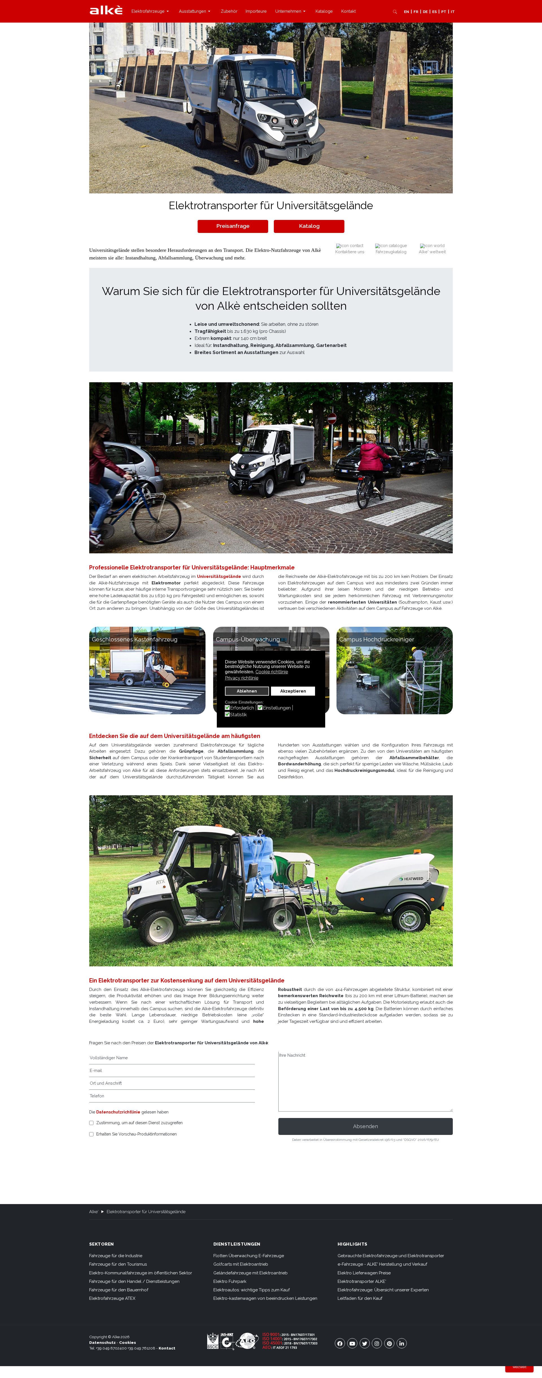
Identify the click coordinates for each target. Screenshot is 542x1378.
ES (434, 12)
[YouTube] (352, 1343)
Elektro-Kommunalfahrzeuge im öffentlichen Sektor (140, 1273)
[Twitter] (365, 1343)
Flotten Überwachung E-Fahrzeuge (248, 1255)
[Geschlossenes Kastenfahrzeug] (147, 670)
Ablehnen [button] (247, 691)
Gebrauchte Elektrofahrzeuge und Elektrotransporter (391, 1255)
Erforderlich (242, 708)
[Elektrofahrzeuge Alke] (106, 10)
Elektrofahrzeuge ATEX (112, 1298)
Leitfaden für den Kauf (360, 1298)
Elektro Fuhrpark (229, 1281)
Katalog (309, 226)
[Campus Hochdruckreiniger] (394, 670)
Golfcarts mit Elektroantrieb (240, 1264)
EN (406, 12)
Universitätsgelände (219, 576)
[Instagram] (377, 1343)
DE (425, 12)
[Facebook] (340, 1343)
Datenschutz (102, 1342)
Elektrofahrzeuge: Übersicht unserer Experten (383, 1289)
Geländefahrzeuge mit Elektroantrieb (250, 1273)
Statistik (238, 715)
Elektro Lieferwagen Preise (364, 1273)
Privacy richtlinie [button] (241, 678)
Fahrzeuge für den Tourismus (118, 1264)
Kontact (167, 1348)
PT (443, 12)
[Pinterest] (389, 1343)
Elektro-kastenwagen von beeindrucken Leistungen (265, 1298)
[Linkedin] (402, 1343)
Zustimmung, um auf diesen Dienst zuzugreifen (139, 1123)
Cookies (127, 1342)
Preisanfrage (233, 226)
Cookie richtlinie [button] (271, 671)
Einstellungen (277, 708)
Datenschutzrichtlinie (118, 1112)
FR (416, 12)
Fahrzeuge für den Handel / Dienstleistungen (134, 1281)
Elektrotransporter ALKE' (362, 1281)
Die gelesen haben (129, 1112)
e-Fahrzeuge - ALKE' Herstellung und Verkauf (382, 1264)
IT (453, 12)
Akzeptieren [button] (293, 691)
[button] (151, 11)
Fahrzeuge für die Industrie (115, 1255)
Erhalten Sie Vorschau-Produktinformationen (136, 1134)
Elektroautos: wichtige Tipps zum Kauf (251, 1289)
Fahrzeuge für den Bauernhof (118, 1289)
